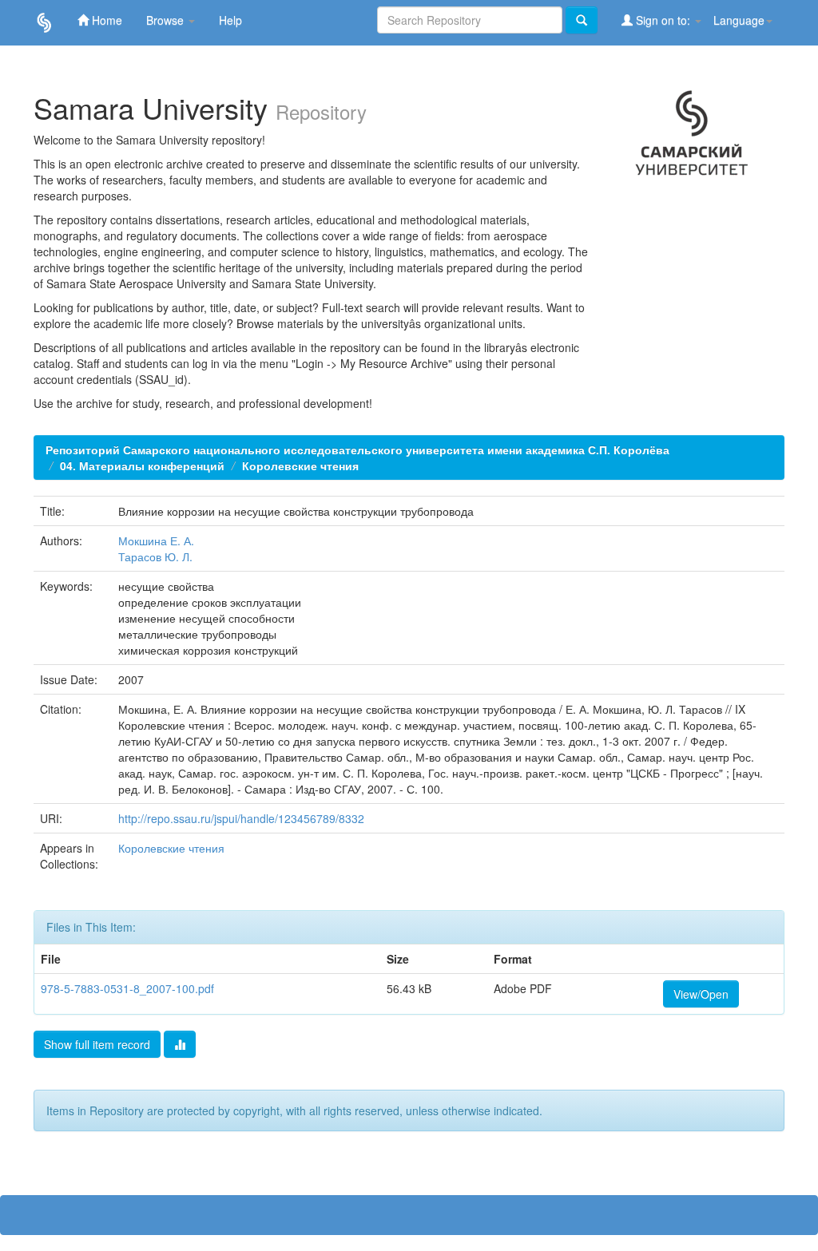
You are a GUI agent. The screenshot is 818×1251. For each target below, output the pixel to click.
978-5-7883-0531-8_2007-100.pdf (127, 988)
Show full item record (97, 1044)
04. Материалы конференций (142, 465)
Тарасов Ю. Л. (155, 556)
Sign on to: (663, 20)
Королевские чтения (300, 465)
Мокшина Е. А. (156, 540)
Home (105, 20)
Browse (166, 20)
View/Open (701, 994)
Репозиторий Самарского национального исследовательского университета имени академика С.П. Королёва (357, 449)
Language (738, 20)
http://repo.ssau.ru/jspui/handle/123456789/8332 (241, 818)
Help (230, 20)
